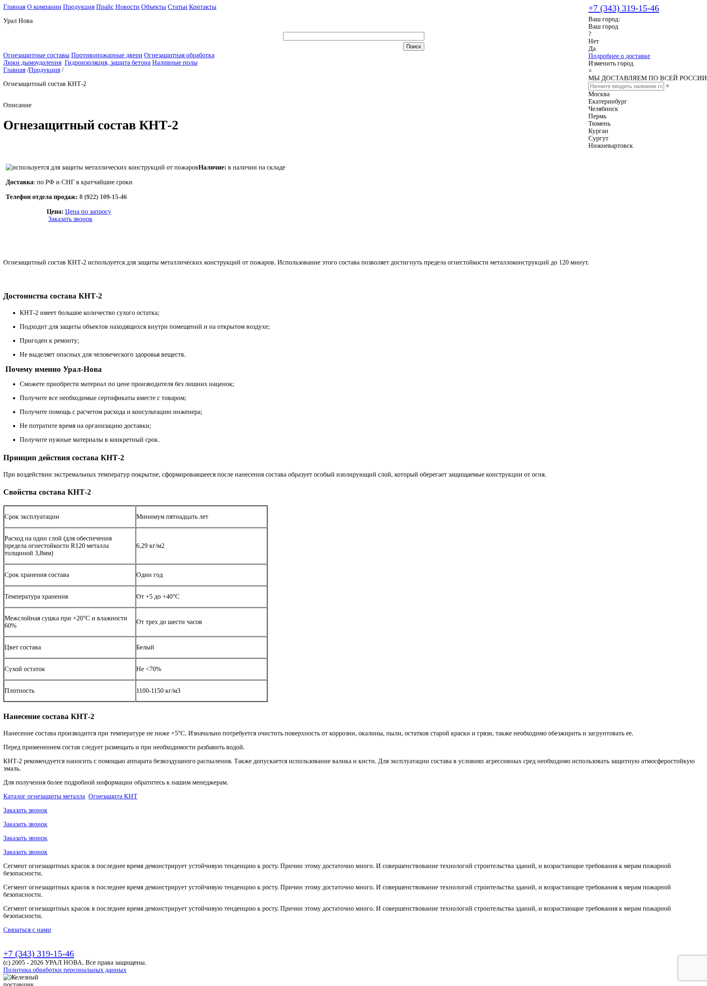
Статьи (177, 6)
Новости (127, 6)
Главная (14, 6)
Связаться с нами (27, 929)
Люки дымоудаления (32, 62)
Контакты (202, 6)
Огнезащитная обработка (179, 55)
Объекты (153, 6)
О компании (44, 6)
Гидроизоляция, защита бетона (108, 62)
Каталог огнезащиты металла (44, 796)
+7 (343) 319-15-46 (623, 8)
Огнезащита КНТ (112, 796)
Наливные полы (175, 62)
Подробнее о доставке (619, 55)
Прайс (105, 6)
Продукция (79, 6)
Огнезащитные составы (36, 55)
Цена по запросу (88, 211)
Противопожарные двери (106, 55)
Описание (17, 105)
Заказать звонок (70, 218)
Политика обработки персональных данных (64, 969)
